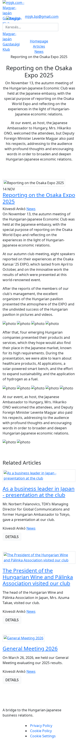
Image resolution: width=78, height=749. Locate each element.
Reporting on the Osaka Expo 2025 (39, 198)
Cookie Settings (43, 736)
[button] (14, 18)
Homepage (39, 41)
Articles (39, 46)
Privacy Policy (41, 725)
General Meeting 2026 (30, 648)
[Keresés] (61, 27)
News (39, 51)
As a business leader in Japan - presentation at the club (39, 491)
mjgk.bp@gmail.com (41, 16)
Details (12, 536)
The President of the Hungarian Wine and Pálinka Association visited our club (38, 577)
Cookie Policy (41, 730)
